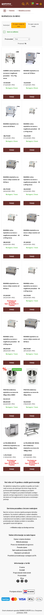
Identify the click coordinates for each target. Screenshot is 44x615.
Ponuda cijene (22, 547)
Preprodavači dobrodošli (22, 573)
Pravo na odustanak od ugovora (22, 545)
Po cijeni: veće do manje (33, 25)
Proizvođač (9, 39)
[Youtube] (26, 581)
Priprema (11, 10)
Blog (22, 578)
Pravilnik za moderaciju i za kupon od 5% (22, 556)
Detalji (11, 97)
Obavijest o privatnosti (22, 553)
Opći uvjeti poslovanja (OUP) (22, 550)
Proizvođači (22, 575)
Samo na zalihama (12, 32)
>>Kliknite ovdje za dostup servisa (22, 527)
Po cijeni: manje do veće (18, 25)
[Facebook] (18, 581)
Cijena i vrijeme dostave (22, 539)
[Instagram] (22, 581)
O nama (22, 567)
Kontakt (22, 570)
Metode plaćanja (22, 542)
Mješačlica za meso (24, 10)
